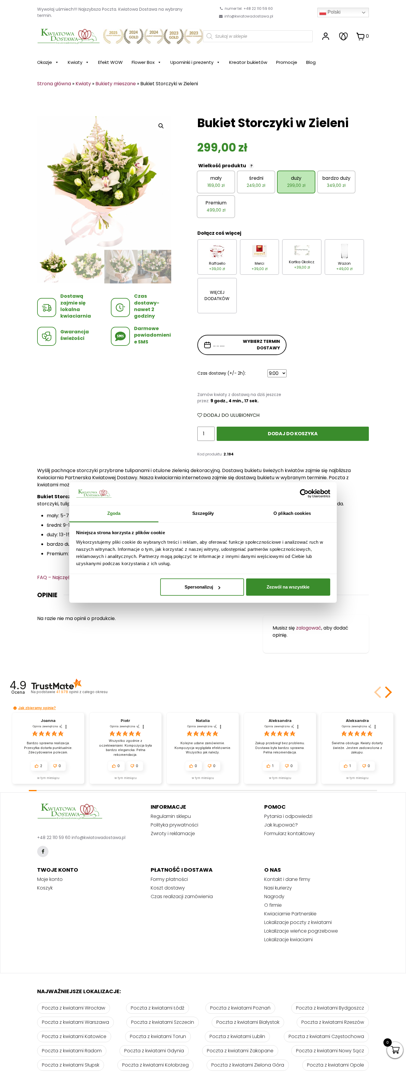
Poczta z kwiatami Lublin (237, 1036)
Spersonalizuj (199, 586)
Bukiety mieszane (115, 83)
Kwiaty (75, 62)
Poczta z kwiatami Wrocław (73, 1007)
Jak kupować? (281, 824)
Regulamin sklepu (171, 816)
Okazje (44, 62)
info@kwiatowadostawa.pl (248, 16)
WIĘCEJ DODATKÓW (216, 295)
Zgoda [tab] (114, 513)
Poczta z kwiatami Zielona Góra (247, 1065)
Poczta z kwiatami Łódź (157, 1007)
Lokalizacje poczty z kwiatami (298, 922)
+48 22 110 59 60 (53, 837)
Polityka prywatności (174, 824)
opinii (81, 692)
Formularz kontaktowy (289, 833)
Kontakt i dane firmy (287, 879)
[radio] (216, 182)
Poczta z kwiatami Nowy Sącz (330, 1050)
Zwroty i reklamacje (173, 833)
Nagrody (274, 896)
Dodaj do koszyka (293, 433)
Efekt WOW (110, 62)
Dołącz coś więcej (219, 233)
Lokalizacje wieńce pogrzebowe (301, 931)
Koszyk (45, 887)
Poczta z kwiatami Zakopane (240, 1050)
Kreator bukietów (248, 62)
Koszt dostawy (168, 887)
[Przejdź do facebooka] (42, 851)
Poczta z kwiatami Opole (335, 1065)
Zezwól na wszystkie (288, 586)
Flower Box (143, 62)
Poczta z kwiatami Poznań (240, 1007)
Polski (333, 12)
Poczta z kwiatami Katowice (74, 1036)
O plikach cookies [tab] (292, 513)
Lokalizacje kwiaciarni (288, 939)
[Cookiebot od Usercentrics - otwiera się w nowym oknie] (304, 493)
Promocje (286, 62)
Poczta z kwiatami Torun (158, 1036)
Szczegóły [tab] (203, 513)
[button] (387, 692)
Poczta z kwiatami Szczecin (162, 1022)
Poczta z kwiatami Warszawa (75, 1022)
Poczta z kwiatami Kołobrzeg (155, 1065)
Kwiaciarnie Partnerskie (290, 913)
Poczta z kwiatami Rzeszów (332, 1022)
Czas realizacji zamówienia (182, 896)
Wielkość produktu (225, 165)
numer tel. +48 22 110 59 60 (248, 8)
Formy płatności (169, 879)
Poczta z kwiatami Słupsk (70, 1065)
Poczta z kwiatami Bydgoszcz (330, 1007)
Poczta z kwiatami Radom (72, 1050)
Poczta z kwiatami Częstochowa (326, 1036)
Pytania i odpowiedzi (288, 816)
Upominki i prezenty (191, 62)
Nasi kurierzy (278, 887)
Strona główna (54, 83)
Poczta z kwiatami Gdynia (154, 1050)
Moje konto (50, 879)
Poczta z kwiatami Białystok (247, 1022)
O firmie (273, 905)
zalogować (308, 627)
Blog (311, 62)
